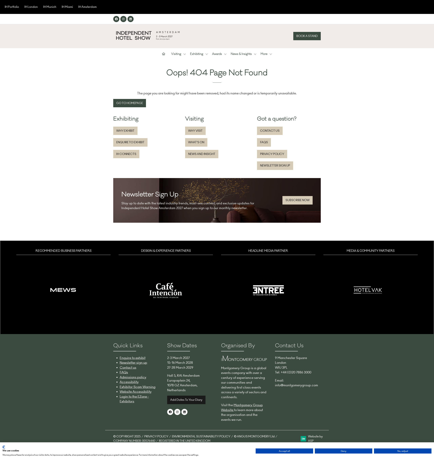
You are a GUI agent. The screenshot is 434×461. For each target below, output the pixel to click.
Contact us (128, 367)
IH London (31, 7)
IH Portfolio (12, 7)
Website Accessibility (136, 392)
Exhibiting (196, 54)
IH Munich (49, 7)
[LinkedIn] (130, 19)
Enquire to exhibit (132, 358)
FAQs (124, 372)
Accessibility (129, 382)
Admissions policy (133, 377)
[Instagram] (123, 19)
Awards (217, 54)
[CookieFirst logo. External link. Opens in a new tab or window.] (4, 447)
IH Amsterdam (87, 7)
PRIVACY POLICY (156, 436)
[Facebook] (116, 19)
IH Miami (67, 7)
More (264, 54)
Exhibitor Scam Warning (137, 387)
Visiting (176, 54)
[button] (307, 36)
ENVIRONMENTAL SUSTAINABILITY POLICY (201, 436)
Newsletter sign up (133, 363)
